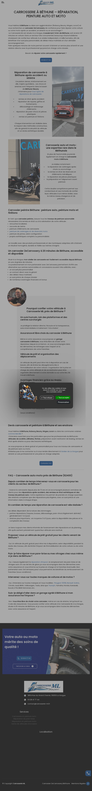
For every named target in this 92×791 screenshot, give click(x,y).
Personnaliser (63, 402)
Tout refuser (47, 398)
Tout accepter (63, 397)
